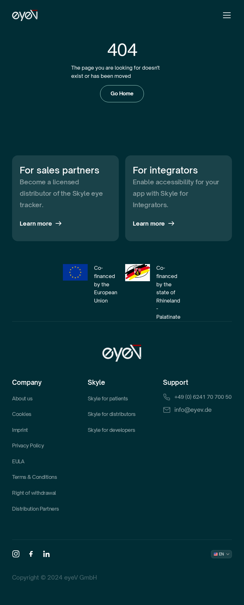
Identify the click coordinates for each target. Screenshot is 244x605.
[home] (25, 15)
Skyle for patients (108, 398)
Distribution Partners (35, 509)
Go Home (122, 93)
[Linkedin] (46, 554)
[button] (225, 15)
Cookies (21, 414)
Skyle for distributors (112, 414)
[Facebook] (31, 554)
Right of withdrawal (34, 493)
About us (22, 398)
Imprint (20, 430)
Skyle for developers (111, 430)
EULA (18, 461)
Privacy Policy (28, 445)
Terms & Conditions (34, 477)
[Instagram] (16, 554)
